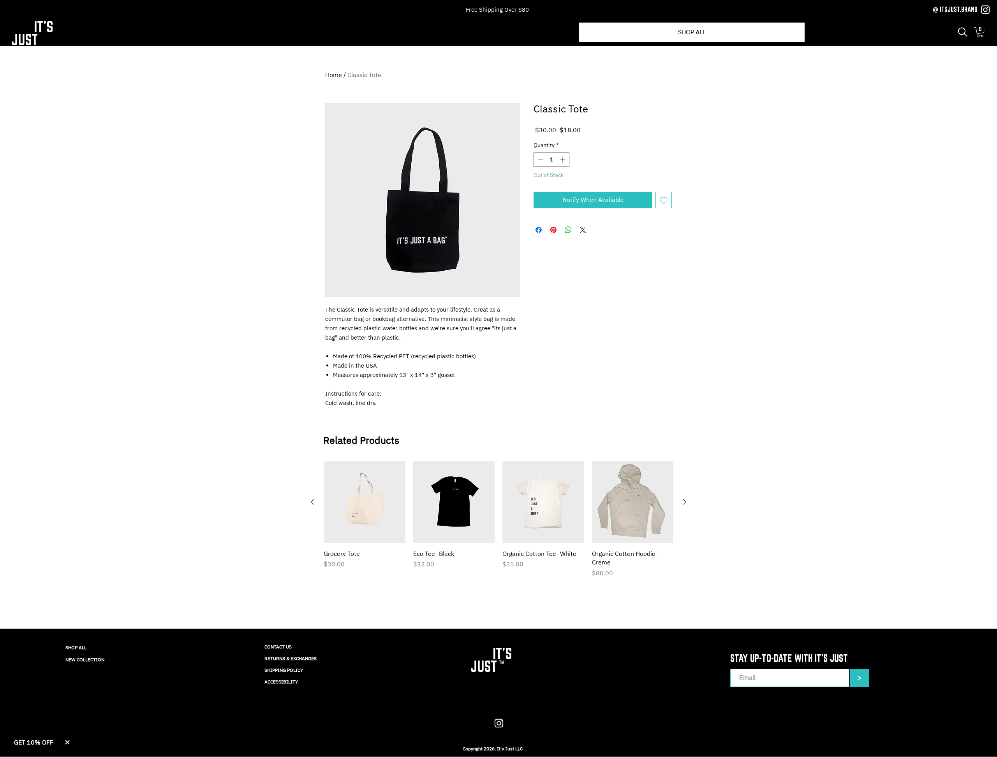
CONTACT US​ (278, 647)
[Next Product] (684, 501)
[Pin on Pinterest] (553, 230)
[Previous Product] (312, 501)
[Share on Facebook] (538, 230)
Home (333, 75)
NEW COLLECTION (84, 659)
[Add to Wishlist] (663, 200)
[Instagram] (985, 10)
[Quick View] (364, 502)
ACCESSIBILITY (281, 682)
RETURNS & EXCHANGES (290, 658)
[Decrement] (539, 159)
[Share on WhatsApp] (568, 230)
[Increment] (563, 159)
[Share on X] (583, 230)
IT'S (43, 26)
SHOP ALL (75, 647)
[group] (498, 519)
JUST (24, 39)
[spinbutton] (551, 159)
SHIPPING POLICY (283, 670)
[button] (962, 32)
